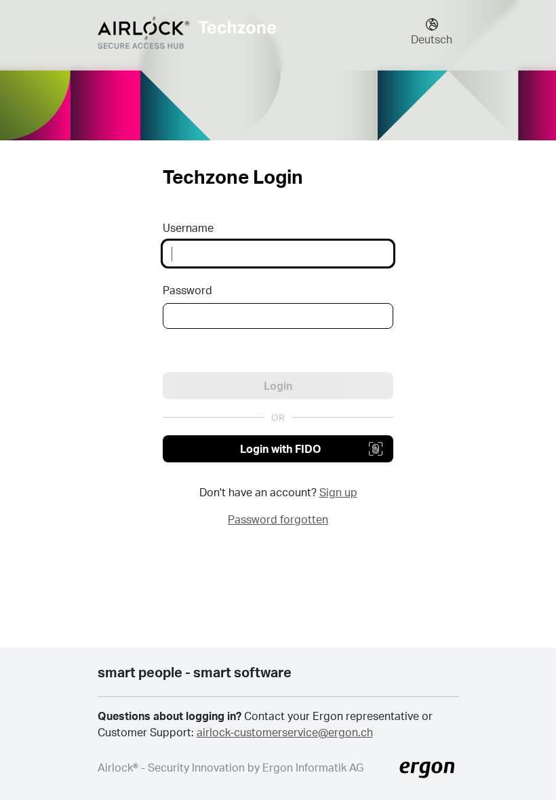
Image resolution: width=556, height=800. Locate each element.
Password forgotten (278, 519)
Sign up (338, 492)
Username (188, 227)
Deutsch (431, 39)
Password (187, 290)
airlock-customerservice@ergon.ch (285, 732)
